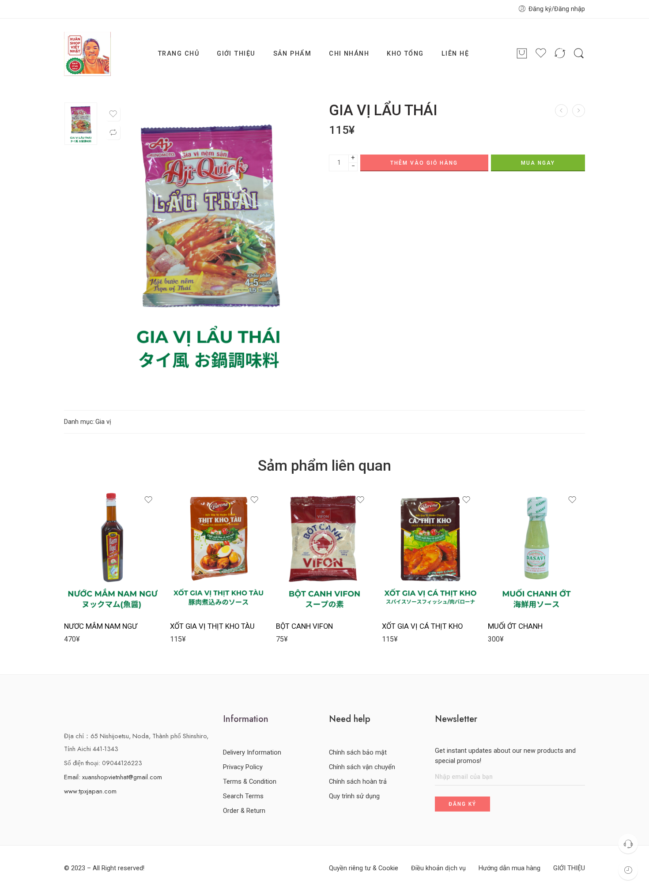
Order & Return (244, 811)
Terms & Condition (249, 781)
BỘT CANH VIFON (304, 626)
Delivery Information (252, 752)
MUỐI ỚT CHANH (515, 626)
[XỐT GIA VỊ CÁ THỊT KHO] (430, 550)
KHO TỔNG (405, 53)
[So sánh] (113, 132)
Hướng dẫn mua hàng (509, 868)
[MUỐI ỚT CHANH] (561, 110)
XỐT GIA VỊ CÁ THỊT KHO (422, 626)
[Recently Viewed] (628, 870)
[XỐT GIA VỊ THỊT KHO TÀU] (218, 550)
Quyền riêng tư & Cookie (363, 868)
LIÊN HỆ (455, 53)
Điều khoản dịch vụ (438, 868)
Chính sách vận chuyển (362, 767)
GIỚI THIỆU (236, 53)
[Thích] (113, 114)
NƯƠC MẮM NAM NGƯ (100, 626)
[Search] (579, 53)
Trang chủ (178, 53)
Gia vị (103, 422)
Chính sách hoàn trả (358, 781)
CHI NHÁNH (349, 53)
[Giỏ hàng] (522, 54)
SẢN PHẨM (292, 53)
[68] (80, 123)
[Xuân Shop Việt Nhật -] (87, 54)
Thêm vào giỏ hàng (424, 163)
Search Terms (243, 796)
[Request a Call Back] (628, 843)
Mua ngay (538, 163)
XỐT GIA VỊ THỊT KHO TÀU (212, 626)
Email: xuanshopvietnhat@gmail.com (113, 777)
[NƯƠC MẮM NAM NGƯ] (578, 110)
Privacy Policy (243, 767)
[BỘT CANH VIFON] (324, 550)
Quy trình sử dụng (354, 796)
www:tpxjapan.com (90, 791)
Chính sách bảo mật (358, 752)
